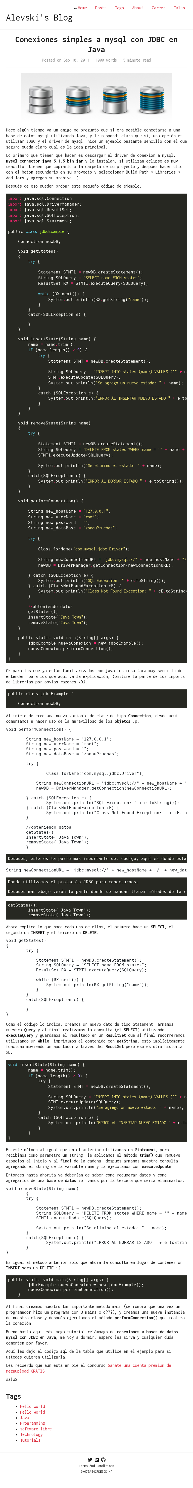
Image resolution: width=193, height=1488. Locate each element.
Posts (101, 7)
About (137, 7)
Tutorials (30, 1440)
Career (158, 7)
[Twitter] (90, 1459)
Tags (119, 7)
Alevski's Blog (39, 17)
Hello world (32, 1406)
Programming (32, 1423)
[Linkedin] (97, 1459)
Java (24, 1417)
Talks (179, 7)
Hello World (32, 1412)
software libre (36, 1428)
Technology (31, 1434)
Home (80, 7)
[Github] (103, 1459)
